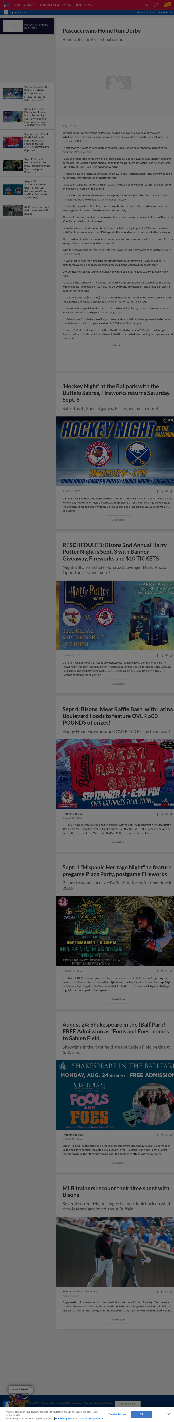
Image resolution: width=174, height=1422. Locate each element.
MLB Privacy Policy (64, 1418)
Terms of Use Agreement (91, 1418)
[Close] (168, 1414)
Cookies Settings (117, 1414)
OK (141, 1414)
